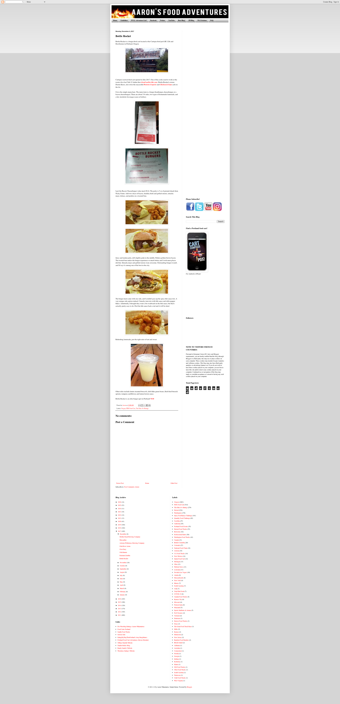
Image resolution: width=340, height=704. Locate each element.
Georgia (176, 656)
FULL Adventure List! (139, 20)
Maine (176, 664)
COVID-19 (177, 594)
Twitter (162, 20)
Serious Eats (121, 634)
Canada (176, 540)
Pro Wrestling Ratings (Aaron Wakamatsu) (131, 626)
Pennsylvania (178, 605)
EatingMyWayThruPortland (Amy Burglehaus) (132, 637)
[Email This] (139, 405)
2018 (120, 528)
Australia (177, 648)
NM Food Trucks (179, 667)
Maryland (177, 607)
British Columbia (179, 542)
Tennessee (177, 675)
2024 (120, 508)
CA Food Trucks (179, 553)
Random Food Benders (181, 640)
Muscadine (123, 540)
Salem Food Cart (179, 559)
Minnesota (177, 634)
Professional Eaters (180, 534)
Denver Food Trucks (180, 621)
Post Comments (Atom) (131, 487)
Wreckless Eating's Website (126, 651)
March (122, 588)
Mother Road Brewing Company (130, 537)
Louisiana (177, 570)
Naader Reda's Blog (124, 645)
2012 (120, 612)
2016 (120, 599)
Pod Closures (178, 613)
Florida (176, 653)
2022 (120, 515)
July (121, 575)
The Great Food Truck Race (183, 626)
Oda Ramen (123, 552)
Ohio (175, 564)
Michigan (177, 561)
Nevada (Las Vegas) (180, 572)
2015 (120, 602)
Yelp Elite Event (179, 591)
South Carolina (179, 672)
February (123, 591)
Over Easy (123, 549)
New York (177, 580)
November (123, 562)
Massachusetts (178, 578)
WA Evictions (202, 20)
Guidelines (124, 20)
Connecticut (178, 651)
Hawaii (176, 510)
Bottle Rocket (124, 558)
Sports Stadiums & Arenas (182, 610)
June (121, 578)
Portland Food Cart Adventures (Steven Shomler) (133, 640)
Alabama (177, 645)
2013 (120, 608)
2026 (120, 502)
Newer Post (120, 483)
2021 (120, 518)
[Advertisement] (205, 70)
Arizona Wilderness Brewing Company (132, 543)
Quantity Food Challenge (182, 518)
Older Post (174, 483)
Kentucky (177, 661)
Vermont (177, 616)
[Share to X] (144, 405)
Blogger (189, 687)
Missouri (177, 602)
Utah (175, 589)
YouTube (171, 20)
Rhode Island (178, 643)
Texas (176, 624)
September (123, 569)
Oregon (123, 408)
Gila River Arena (125, 546)
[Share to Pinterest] (149, 405)
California (177, 523)
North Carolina (179, 586)
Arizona (176, 551)
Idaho (176, 629)
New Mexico (178, 556)
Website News (178, 567)
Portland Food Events (181, 526)
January (122, 595)
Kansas (176, 632)
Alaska (176, 575)
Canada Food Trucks (180, 597)
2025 (120, 505)
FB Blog (191, 20)
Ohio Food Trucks (180, 670)
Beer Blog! (181, 20)
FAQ (211, 20)
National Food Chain (180, 548)
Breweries (177, 532)
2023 (120, 512)
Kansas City (178, 599)
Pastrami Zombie (125, 555)
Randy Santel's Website (125, 648)
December (123, 534)
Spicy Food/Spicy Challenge (183, 515)
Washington (178, 513)
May (121, 582)
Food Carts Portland (124, 629)
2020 (120, 521)
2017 (120, 531)
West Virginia (178, 680)
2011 (120, 615)
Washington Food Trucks (182, 537)
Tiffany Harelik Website (125, 643)
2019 (120, 525)
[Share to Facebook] (147, 405)
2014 (120, 605)
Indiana (176, 659)
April (122, 585)
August (122, 572)
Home (115, 20)
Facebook (153, 20)
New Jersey (178, 637)
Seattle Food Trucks (124, 632)
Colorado (177, 545)
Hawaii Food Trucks (180, 529)
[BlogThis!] (142, 405)
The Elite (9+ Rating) (142, 408)
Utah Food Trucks (180, 678)
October (122, 566)
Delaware (177, 618)
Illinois (176, 583)
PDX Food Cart (130, 408)
